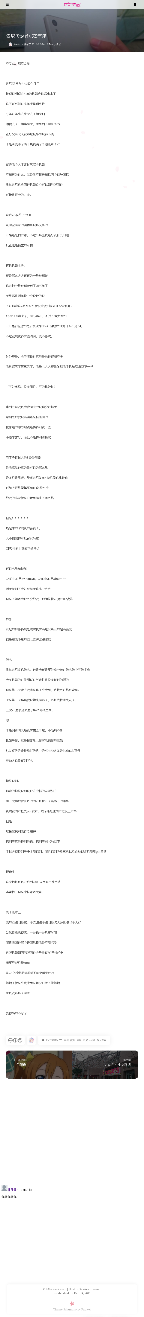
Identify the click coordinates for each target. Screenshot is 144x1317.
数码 (72, 1040)
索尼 (79, 1040)
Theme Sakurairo (65, 1309)
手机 (66, 1040)
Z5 (60, 1040)
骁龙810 (101, 1040)
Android (52, 1040)
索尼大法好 (89, 1040)
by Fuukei (84, 1309)
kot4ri (17, 44)
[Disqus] (72, 1133)
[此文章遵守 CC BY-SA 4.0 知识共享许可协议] (15, 1040)
